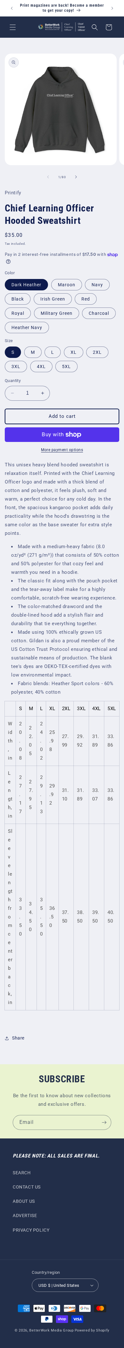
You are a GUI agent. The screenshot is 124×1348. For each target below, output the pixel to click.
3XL (15, 366)
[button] (13, 27)
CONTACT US (27, 1186)
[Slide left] (48, 177)
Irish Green (52, 298)
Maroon (66, 284)
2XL (97, 352)
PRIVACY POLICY (31, 1230)
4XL (41, 366)
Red (85, 298)
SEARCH (22, 1172)
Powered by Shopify (92, 1330)
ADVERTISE (25, 1215)
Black (17, 298)
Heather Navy (26, 327)
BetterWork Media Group (51, 1330)
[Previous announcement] (12, 8)
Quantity (13, 380)
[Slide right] (76, 177)
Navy (97, 284)
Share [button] (18, 1037)
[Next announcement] (112, 8)
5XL (66, 366)
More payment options (62, 450)
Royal (17, 313)
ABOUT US (24, 1201)
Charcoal (99, 313)
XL (74, 352)
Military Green (56, 313)
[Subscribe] (104, 1122)
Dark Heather (26, 284)
